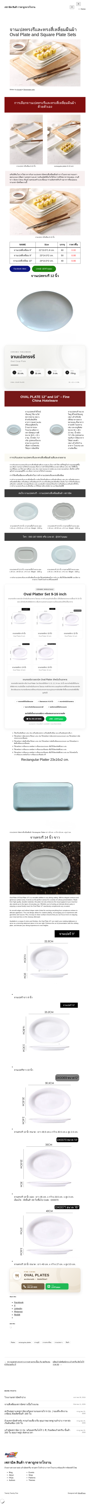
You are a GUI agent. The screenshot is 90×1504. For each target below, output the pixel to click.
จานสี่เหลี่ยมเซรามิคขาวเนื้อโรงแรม (21, 1404)
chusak (19, 89)
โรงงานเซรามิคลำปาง (14, 1397)
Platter (13, 1342)
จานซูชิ (36, 1342)
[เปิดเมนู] (72, 7)
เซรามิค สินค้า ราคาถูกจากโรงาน (19, 7)
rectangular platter (25, 1342)
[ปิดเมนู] (78, 4)
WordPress (82, 1493)
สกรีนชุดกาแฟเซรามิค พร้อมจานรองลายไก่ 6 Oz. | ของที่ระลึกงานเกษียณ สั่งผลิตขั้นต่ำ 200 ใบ (36, 1412)
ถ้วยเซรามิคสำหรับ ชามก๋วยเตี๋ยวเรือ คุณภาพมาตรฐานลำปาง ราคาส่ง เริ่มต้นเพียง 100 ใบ (37, 1422)
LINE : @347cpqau (56, 719)
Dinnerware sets (29, 89)
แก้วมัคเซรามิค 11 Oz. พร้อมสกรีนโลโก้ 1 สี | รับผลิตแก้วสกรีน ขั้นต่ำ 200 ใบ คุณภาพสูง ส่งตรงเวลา (37, 1431)
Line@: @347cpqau (44, 269)
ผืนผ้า (68, 1342)
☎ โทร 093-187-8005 (33, 719)
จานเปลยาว (59, 1342)
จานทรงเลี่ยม (47, 1342)
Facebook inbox (20, 269)
